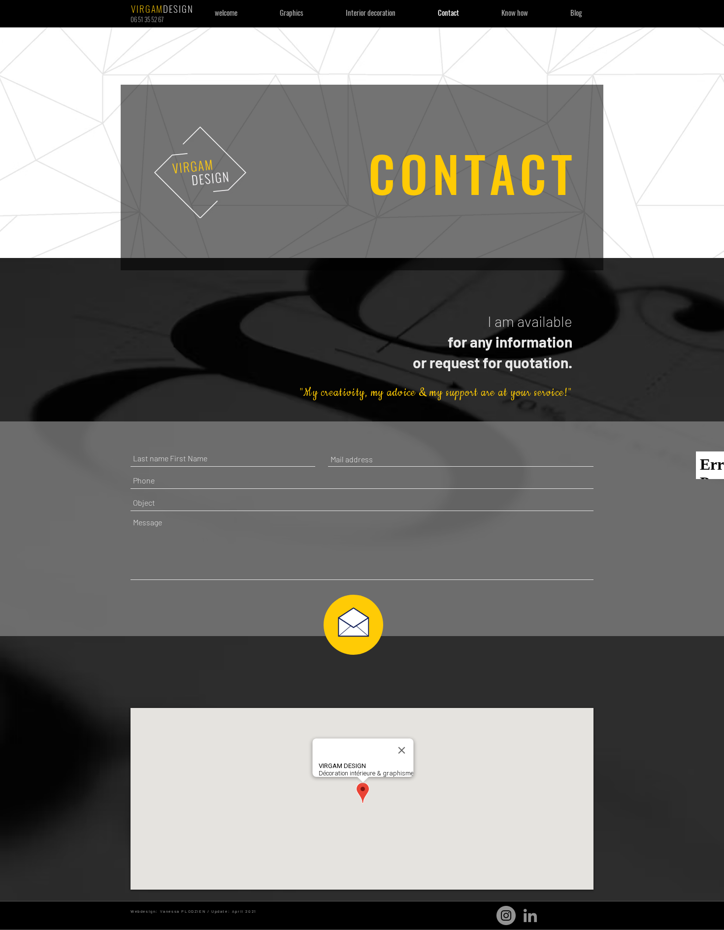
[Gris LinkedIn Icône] (530, 915)
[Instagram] (506, 915)
